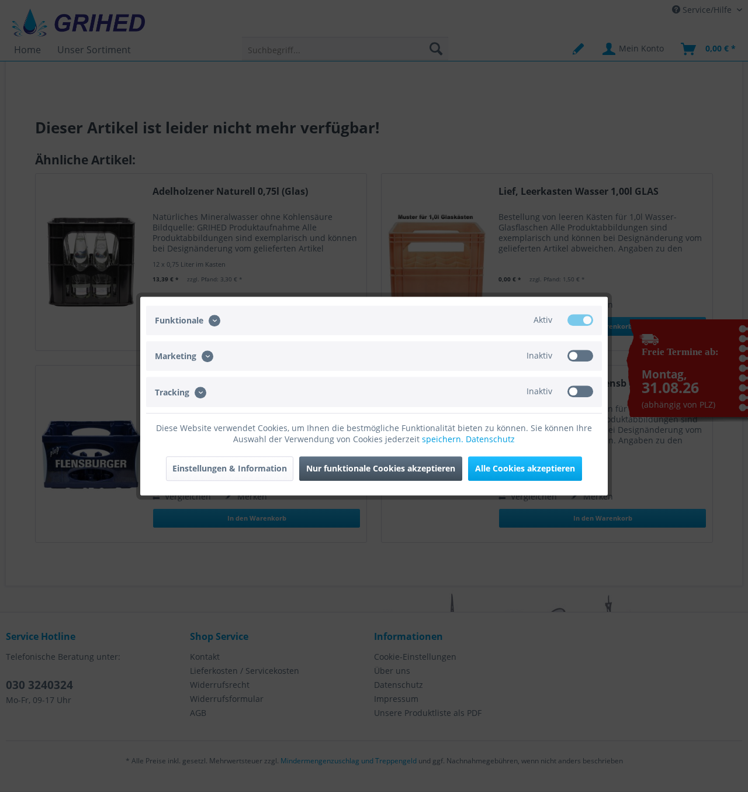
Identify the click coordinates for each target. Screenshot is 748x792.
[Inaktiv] (580, 355)
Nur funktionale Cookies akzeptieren (380, 468)
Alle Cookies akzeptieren (525, 468)
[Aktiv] (580, 320)
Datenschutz (490, 439)
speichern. (444, 439)
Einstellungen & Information (229, 468)
